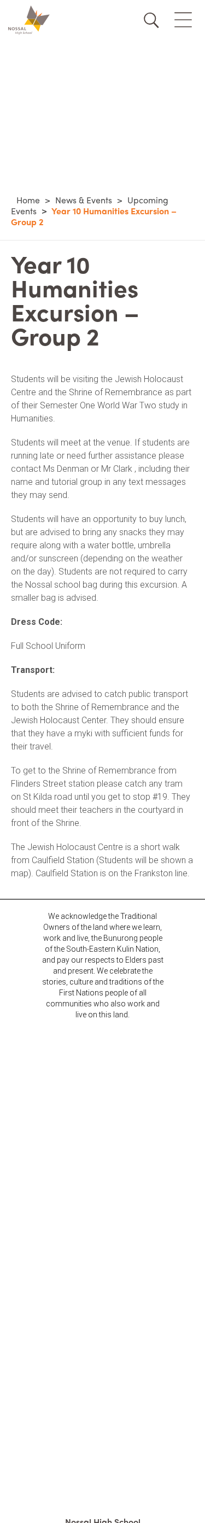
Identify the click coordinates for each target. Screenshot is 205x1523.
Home (28, 200)
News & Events (83, 200)
